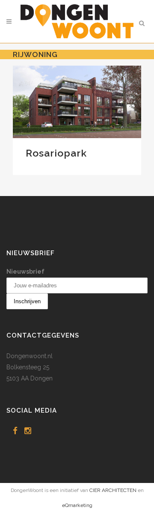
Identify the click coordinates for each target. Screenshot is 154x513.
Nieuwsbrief (25, 271)
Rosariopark (56, 153)
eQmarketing (77, 505)
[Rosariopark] (77, 102)
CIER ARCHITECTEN (112, 490)
